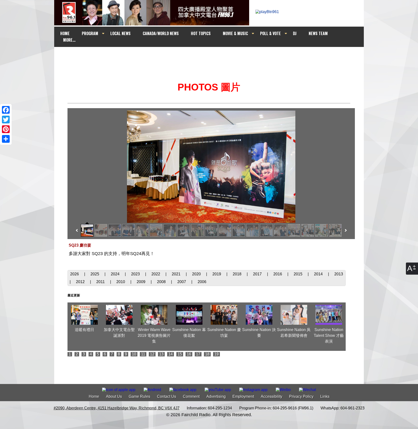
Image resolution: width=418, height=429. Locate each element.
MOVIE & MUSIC (235, 33)
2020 (197, 274)
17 (198, 354)
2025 (95, 274)
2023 (136, 274)
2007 (182, 282)
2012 (81, 282)
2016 (278, 274)
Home (94, 396)
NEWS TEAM (318, 33)
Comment (191, 396)
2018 (237, 274)
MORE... (69, 40)
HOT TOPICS (201, 33)
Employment (243, 396)
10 (134, 354)
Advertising (216, 396)
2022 (156, 274)
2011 (101, 282)
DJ (295, 33)
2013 (338, 274)
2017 (258, 274)
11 (143, 354)
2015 (298, 274)
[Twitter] (6, 119)
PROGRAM (90, 33)
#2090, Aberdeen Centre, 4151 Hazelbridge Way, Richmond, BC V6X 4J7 (116, 408)
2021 (176, 274)
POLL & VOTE (270, 33)
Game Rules (139, 396)
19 (216, 354)
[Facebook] (6, 110)
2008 (162, 282)
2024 (115, 274)
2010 (121, 282)
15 (180, 354)
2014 (319, 274)
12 (152, 354)
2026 (75, 274)
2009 (141, 282)
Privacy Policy (301, 396)
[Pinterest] (6, 129)
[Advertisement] (213, 56)
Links (324, 396)
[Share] (6, 139)
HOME (65, 33)
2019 (217, 274)
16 (189, 354)
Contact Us (166, 396)
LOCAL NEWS (120, 33)
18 (207, 354)
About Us (114, 396)
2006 (202, 282)
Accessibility (271, 396)
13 (161, 354)
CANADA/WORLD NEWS (161, 33)
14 (170, 354)
